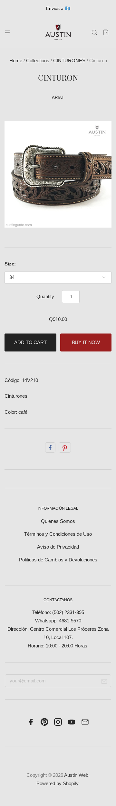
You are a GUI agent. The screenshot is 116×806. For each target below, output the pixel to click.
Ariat (58, 97)
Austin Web (76, 775)
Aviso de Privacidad (58, 547)
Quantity (45, 296)
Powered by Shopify (57, 783)
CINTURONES (69, 60)
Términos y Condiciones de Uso (58, 534)
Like (50, 447)
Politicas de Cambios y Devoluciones (58, 559)
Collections (37, 60)
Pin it (65, 447)
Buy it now (86, 342)
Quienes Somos (58, 521)
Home (15, 60)
